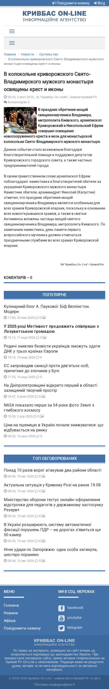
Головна (11, 605)
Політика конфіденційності (54, 684)
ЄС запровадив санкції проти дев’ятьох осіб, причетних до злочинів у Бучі (46, 368)
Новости (27, 54)
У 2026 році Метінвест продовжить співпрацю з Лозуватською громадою (51, 329)
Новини (11, 613)
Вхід (101, 3)
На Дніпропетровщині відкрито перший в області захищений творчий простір (50, 388)
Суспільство (48, 54)
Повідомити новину (72, 3)
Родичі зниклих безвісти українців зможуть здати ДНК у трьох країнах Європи (52, 349)
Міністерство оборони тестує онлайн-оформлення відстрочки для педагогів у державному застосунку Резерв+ (53, 504)
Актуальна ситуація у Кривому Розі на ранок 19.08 (52, 485)
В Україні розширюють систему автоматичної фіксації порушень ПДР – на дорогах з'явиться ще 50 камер (52, 529)
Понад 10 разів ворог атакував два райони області (52, 470)
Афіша (9, 620)
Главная (10, 54)
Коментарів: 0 (18, 102)
